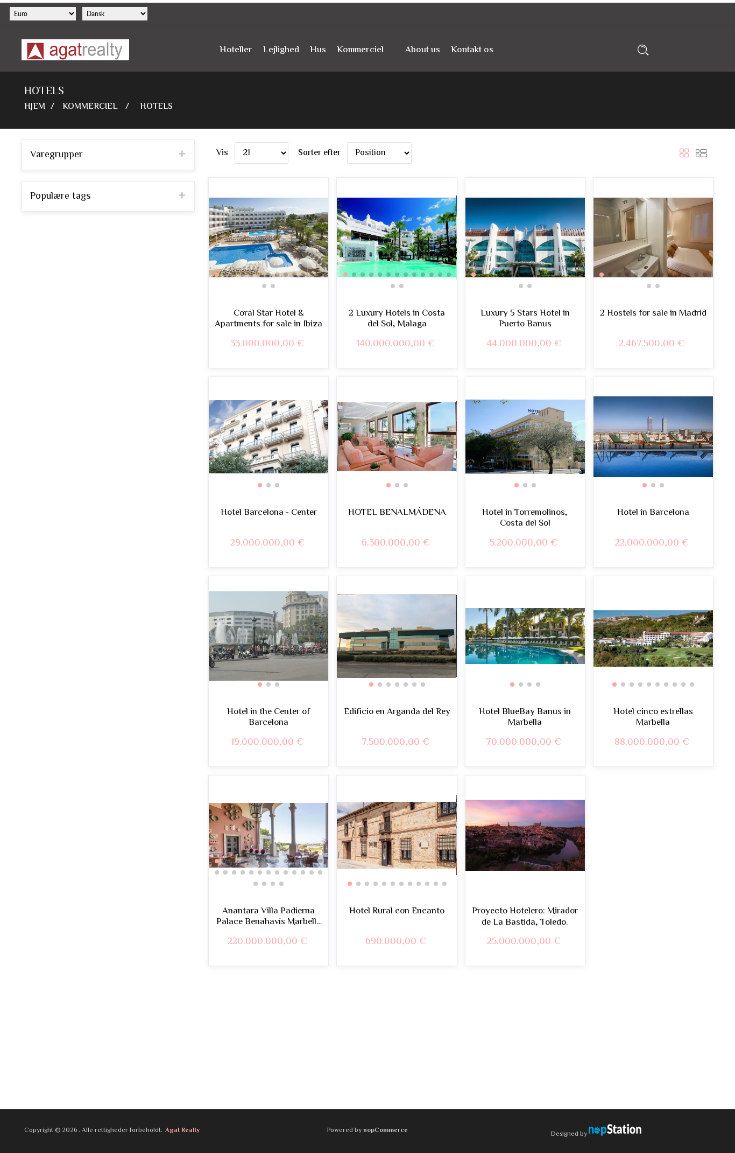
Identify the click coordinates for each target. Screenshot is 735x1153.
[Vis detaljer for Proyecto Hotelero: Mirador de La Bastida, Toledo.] (525, 835)
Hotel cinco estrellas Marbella (653, 718)
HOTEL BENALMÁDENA (397, 512)
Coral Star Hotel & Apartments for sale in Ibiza (268, 319)
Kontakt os (472, 50)
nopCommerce (385, 1131)
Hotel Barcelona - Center (269, 512)
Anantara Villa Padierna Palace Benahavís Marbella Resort (268, 917)
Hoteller (236, 50)
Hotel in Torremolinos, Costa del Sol (525, 518)
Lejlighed (281, 50)
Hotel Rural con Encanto (396, 911)
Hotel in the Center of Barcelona (268, 718)
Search (643, 50)
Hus (318, 50)
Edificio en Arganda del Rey (397, 712)
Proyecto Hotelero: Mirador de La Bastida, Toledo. (525, 917)
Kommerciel (360, 50)
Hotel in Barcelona (653, 512)
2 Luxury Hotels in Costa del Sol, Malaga (397, 319)
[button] (217, 274)
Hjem (34, 107)
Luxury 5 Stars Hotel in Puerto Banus (525, 319)
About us (422, 50)
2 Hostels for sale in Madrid (653, 313)
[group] (268, 237)
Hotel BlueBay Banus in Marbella (525, 718)
